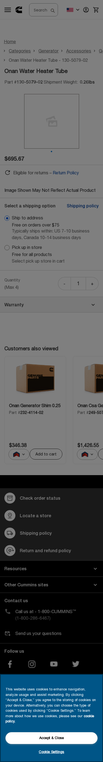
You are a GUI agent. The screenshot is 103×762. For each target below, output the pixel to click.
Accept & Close (51, 738)
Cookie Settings (51, 752)
